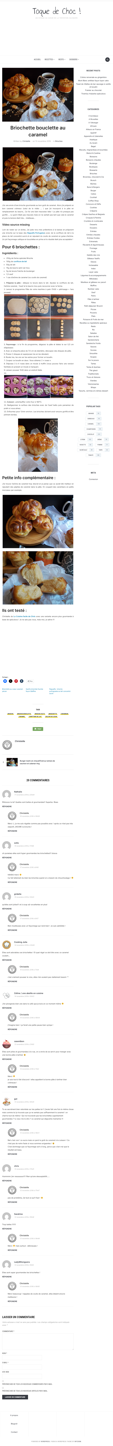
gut (15, 1099)
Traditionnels (93, 374)
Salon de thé (93, 336)
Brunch (93, 180)
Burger (93, 190)
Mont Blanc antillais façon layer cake (93, 80)
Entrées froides (93, 238)
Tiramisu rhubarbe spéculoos (93, 94)
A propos (14, 1415)
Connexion (93, 479)
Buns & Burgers (93, 187)
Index (93, 268)
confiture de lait (20, 261)
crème (102, 439)
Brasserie (93, 170)
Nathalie (18, 792)
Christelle (26, 141)
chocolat (93, 434)
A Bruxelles (93, 119)
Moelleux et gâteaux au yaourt (93, 282)
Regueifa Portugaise (35, 233)
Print (39, 729)
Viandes (93, 380)
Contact (14, 1432)
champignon (94, 429)
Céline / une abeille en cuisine (28, 993)
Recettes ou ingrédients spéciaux (93, 323)
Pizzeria (93, 313)
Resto (61, 59)
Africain (93, 126)
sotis (16, 843)
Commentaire (8, 1331)
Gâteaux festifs (93, 258)
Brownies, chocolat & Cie (93, 177)
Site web (5, 1372)
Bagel (93, 146)
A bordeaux (93, 116)
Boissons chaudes (93, 160)
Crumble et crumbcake (93, 221)
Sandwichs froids (93, 343)
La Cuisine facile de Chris (24, 616)
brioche (10, 714)
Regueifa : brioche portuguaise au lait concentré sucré (59, 691)
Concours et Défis (93, 204)
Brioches (58, 141)
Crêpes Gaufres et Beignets (93, 214)
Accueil (37, 59)
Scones (93, 350)
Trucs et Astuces (93, 377)
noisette (85, 445)
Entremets (93, 241)
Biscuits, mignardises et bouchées (93, 150)
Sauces (93, 347)
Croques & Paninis (93, 218)
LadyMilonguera (22, 1262)
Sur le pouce (93, 360)
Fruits (93, 251)
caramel (22, 716)
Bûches (93, 184)
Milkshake (93, 279)
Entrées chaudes (93, 235)
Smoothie (93, 353)
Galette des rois (93, 255)
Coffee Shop (93, 201)
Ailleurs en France (93, 129)
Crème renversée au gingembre (93, 77)
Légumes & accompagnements (93, 275)
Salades (93, 333)
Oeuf (93, 292)
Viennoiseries (93, 384)
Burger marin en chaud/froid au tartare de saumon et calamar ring (37, 762)
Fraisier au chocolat (93, 90)
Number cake (93, 289)
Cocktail (93, 197)
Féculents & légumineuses (93, 245)
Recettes (49, 59)
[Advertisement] (56, 38)
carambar (64, 714)
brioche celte (40, 714)
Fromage (93, 248)
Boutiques (93, 167)
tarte (103, 450)
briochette (53, 714)
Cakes (93, 194)
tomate (93, 455)
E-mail (5, 1363)
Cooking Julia (20, 942)
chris (16, 1166)
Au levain (93, 143)
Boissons (93, 156)
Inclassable (93, 265)
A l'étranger (93, 122)
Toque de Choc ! (57, 11)
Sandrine (18, 1214)
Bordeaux (94, 419)
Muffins (93, 285)
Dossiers (73, 59)
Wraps (93, 387)
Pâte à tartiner (93, 299)
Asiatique (93, 139)
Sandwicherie (93, 340)
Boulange (93, 163)
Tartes (93, 363)
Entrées (93, 231)
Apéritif (93, 133)
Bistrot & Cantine (93, 153)
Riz (93, 330)
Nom (4, 1353)
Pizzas (93, 309)
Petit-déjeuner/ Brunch (93, 306)
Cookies (93, 207)
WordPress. (45, 1441)
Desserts (93, 224)
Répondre (7, 806)
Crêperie (93, 211)
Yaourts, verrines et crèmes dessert (93, 391)
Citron (85, 439)
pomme (102, 445)
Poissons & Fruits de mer (93, 319)
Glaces (93, 262)
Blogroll (14, 1424)
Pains (93, 296)
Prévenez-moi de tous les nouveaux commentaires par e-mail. (27, 1384)
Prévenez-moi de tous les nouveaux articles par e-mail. (25, 1391)
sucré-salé (86, 450)
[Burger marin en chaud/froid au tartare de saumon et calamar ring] (12, 762)
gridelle (17, 894)
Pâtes (93, 302)
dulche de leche (51, 716)
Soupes (93, 357)
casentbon (19, 1041)
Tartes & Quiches (93, 367)
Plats (93, 316)
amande (93, 413)
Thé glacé (93, 370)
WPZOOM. (78, 1441)
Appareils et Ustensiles (93, 136)
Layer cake (93, 272)
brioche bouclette (24, 714)
